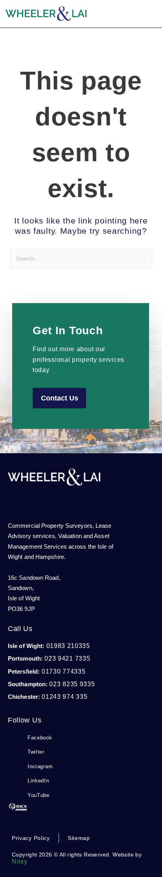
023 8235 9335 (72, 684)
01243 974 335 (64, 696)
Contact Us (59, 398)
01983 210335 (68, 645)
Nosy (20, 861)
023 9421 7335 (67, 658)
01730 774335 (62, 671)
